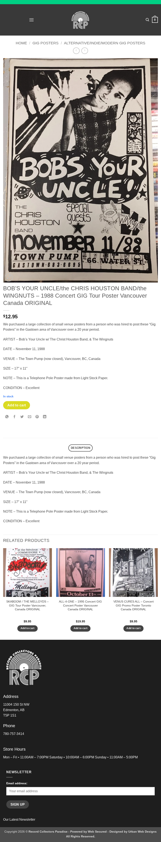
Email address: (16, 783)
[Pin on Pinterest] (37, 417)
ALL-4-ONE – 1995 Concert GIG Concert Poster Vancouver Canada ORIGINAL (80, 605)
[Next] (158, 594)
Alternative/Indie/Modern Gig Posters (104, 43)
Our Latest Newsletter (19, 819)
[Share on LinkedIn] (44, 417)
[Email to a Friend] (29, 417)
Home (21, 43)
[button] (31, 20)
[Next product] (76, 50)
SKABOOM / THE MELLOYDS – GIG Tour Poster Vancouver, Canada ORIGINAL (27, 605)
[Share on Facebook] (14, 417)
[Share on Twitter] (22, 417)
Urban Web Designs (142, 831)
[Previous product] (84, 50)
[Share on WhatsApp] (7, 417)
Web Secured (97, 831)
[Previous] (3, 594)
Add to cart (16, 405)
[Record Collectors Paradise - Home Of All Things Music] (80, 19)
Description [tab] (80, 447)
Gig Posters (45, 43)
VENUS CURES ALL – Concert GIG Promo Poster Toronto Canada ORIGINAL (133, 605)
